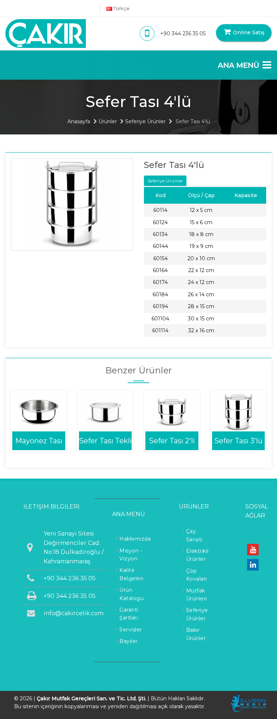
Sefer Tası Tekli (105, 440)
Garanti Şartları (128, 614)
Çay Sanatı (194, 535)
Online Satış (248, 32)
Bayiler (128, 641)
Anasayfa (78, 121)
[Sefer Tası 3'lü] (238, 411)
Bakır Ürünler (196, 634)
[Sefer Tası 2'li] (171, 411)
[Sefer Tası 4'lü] (72, 204)
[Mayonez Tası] (38, 411)
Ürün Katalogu (131, 594)
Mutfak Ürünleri (196, 594)
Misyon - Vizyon (130, 554)
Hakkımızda (135, 539)
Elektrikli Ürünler (197, 555)
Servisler (130, 629)
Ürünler (107, 121)
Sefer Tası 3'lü (238, 440)
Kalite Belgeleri (131, 574)
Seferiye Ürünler (145, 121)
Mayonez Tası (38, 440)
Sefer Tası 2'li (172, 440)
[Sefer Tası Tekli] (105, 411)
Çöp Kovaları (196, 575)
